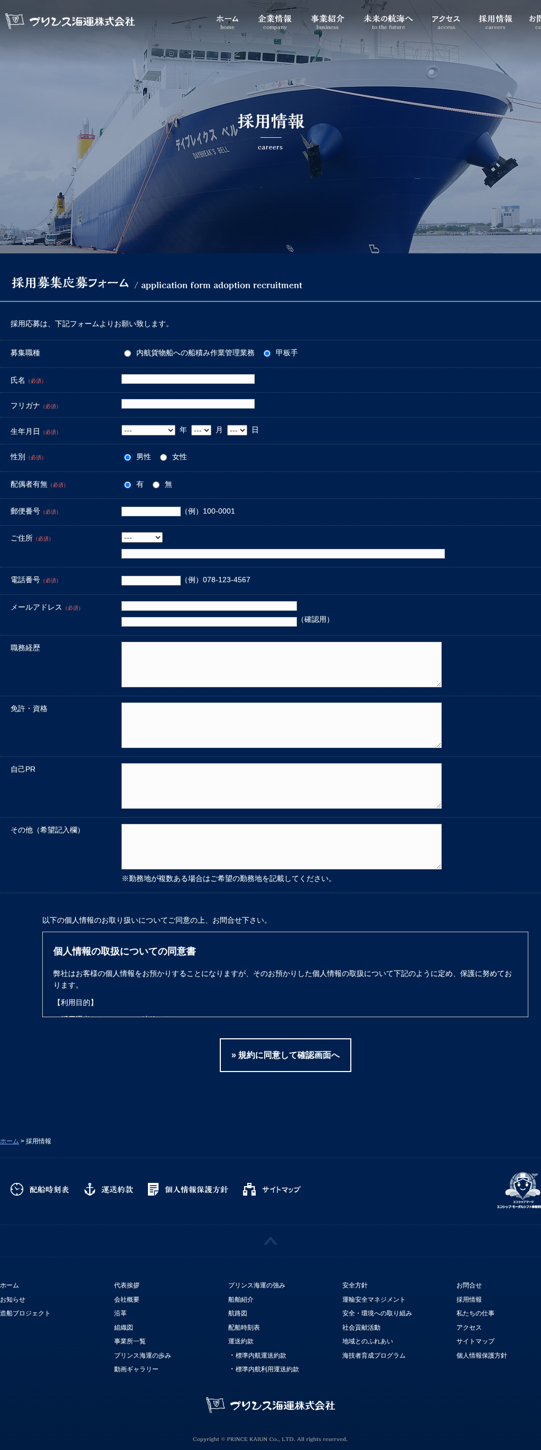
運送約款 (111, 1189)
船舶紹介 (241, 1299)
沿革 (120, 1313)
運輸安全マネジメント (374, 1299)
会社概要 (126, 1299)
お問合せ (469, 1285)
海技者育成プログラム (374, 1355)
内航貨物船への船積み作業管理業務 (195, 352)
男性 (143, 456)
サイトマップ (274, 1189)
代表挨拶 (126, 1285)
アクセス (446, 18)
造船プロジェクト (25, 1313)
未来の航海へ (388, 18)
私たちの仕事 (475, 1313)
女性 (179, 456)
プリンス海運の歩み (142, 1355)
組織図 (123, 1327)
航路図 (237, 1313)
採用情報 (495, 18)
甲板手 (287, 352)
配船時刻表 (42, 1189)
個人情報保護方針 (190, 1189)
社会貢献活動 (361, 1327)
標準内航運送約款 (261, 1355)
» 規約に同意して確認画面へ (285, 1054)
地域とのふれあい (367, 1341)
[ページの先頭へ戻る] (270, 1241)
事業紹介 (327, 18)
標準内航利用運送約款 (267, 1369)
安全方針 (355, 1285)
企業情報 (274, 18)
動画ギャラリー (136, 1369)
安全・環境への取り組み (377, 1313)
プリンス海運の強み (256, 1285)
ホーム (227, 18)
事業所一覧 (130, 1341)
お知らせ (12, 1299)
